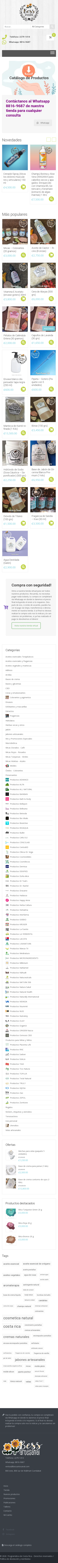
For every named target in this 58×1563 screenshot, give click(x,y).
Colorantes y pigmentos (20, 697)
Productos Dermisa (18, 866)
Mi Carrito (8, 1515)
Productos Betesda (18, 813)
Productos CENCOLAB (20, 842)
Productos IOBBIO (18, 919)
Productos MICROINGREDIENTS (24, 958)
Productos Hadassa (18, 895)
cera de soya (8, 1306)
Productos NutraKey (19, 1016)
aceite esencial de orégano (36, 1263)
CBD (8, 688)
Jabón (8, 729)
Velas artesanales (13, 1130)
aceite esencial (11, 1263)
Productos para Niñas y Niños (19, 1040)
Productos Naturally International (24, 996)
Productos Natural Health (21, 992)
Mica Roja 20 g (24, 1223)
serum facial (39, 1371)
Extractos (10, 711)
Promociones (9, 1498)
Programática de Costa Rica (20, 1556)
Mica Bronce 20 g (26, 1236)
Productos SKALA (17, 1059)
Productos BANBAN (19, 794)
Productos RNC (16, 1049)
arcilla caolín (44, 1279)
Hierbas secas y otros (15, 725)
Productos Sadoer (18, 1054)
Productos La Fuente (19, 929)
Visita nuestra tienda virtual (26, 625)
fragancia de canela (23, 1353)
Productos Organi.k (18, 1025)
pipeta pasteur (24, 1372)
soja (4, 1381)
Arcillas (9, 675)
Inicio (6, 1486)
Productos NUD (17, 1011)
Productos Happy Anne (20, 900)
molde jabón (40, 1366)
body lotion (29, 1295)
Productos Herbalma (19, 910)
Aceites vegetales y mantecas (18, 665)
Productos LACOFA (18, 939)
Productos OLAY (17, 1021)
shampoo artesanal (41, 1376)
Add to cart (23, 186)
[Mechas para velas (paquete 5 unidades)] (11, 1155)
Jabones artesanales (14, 734)
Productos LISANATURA (20, 943)
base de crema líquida (12, 1295)
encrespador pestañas (42, 1336)
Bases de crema (13, 679)
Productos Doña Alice (19, 876)
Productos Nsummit (19, 1006)
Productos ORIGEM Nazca (21, 1030)
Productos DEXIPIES (19, 871)
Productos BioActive (19, 823)
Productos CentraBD (19, 847)
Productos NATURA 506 (20, 982)
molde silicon (8, 1372)
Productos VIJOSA (17, 1088)
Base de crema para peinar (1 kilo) (33, 1166)
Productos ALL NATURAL (21, 789)
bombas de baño (43, 1295)
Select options (51, 199)
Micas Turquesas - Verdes (17, 757)
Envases (9, 702)
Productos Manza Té (19, 948)
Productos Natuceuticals (20, 977)
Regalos (9, 1107)
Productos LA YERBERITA (21, 934)
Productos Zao (16, 1093)
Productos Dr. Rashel (19, 886)
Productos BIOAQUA (19, 828)
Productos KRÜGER (18, 924)
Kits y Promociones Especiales (19, 738)
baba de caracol (28, 1290)
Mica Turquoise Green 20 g (30, 1209)
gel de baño (7, 1358)
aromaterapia (11, 1285)
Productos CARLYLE (19, 837)
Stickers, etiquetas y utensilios (19, 1112)
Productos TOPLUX (18, 1073)
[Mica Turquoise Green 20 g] (11, 1213)
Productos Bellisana (18, 808)
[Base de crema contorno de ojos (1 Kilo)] (11, 1183)
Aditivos (9, 670)
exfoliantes (7, 1353)
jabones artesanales (30, 1360)
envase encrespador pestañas (15, 1343)
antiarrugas (44, 1274)
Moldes (13, 765)
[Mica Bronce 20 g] (11, 1240)
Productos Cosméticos (20, 861)
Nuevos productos (12, 1494)
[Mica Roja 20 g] (11, 1227)
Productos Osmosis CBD (21, 1035)
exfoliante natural (37, 1348)
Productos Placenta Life (20, 1044)
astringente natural (31, 1285)
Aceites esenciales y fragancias (19, 661)
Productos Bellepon (18, 804)
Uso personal (11, 1121)
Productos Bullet (17, 832)
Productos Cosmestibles (20, 857)
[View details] (15, 157)
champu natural (24, 1306)
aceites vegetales (11, 1275)
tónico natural (16, 1381)
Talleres (7, 1506)
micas (28, 1366)
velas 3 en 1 (39, 1381)
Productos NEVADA (18, 1001)
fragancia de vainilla (41, 1353)
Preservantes (11, 775)
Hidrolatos (10, 720)
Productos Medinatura (20, 953)
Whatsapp (44, 123)
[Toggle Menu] (52, 53)
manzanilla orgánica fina (12, 1366)
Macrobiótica (11, 743)
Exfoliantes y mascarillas (16, 706)
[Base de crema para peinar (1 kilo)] (11, 1170)
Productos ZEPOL (18, 1097)
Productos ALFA (17, 784)
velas (28, 1381)
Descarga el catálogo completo (18, 1545)
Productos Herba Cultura (21, 905)
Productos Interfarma (19, 914)
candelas (43, 1300)
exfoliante (35, 1343)
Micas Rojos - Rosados (16, 752)
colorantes (39, 1311)
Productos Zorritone (19, 1102)
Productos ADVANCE (19, 779)
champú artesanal (41, 1306)
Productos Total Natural (20, 1078)
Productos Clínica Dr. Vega (21, 852)
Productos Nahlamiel (19, 968)
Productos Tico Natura (20, 1069)
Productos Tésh (17, 1064)
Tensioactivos (12, 1116)
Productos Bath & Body (20, 799)
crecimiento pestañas (33, 1325)
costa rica (12, 1326)
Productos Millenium (19, 963)
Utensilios (14, 1125)
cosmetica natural (18, 1318)
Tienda (6, 1490)
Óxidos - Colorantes (14, 770)
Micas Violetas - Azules (15, 761)
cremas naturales (16, 1337)
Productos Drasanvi (18, 890)
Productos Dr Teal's (18, 881)
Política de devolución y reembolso (15, 1559)
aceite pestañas (29, 1270)
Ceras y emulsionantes (15, 693)
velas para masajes (41, 1386)
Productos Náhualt (18, 972)
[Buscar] (52, 26)
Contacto (8, 1511)
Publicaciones (9, 1502)
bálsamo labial (30, 1300)
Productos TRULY (17, 1083)
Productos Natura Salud (20, 987)
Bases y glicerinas (13, 683)
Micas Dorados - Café (15, 747)
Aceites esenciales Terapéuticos (19, 656)
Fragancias (14, 716)
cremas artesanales (32, 1330)
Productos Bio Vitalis (19, 818)
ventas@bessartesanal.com (17, 1466)
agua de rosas (30, 1275)
